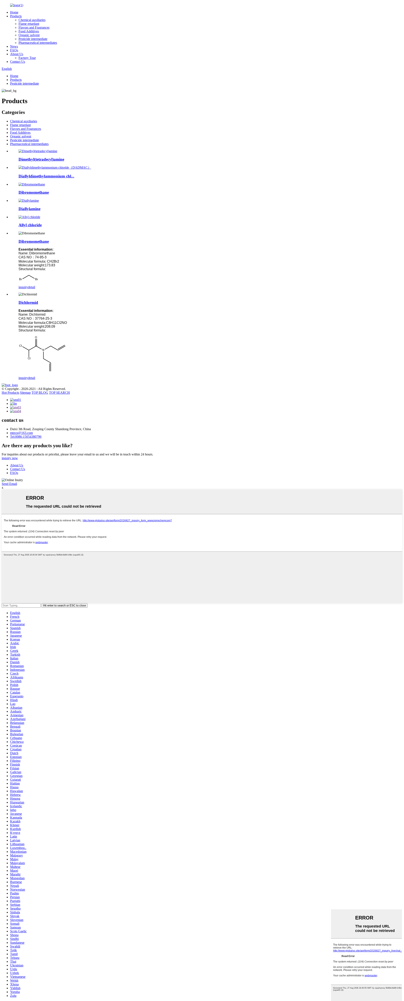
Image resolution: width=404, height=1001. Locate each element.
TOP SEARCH (59, 392)
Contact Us (17, 61)
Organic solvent (29, 35)
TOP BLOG (40, 392)
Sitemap (25, 392)
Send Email (9, 484)
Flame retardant (29, 23)
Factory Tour (27, 58)
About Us (16, 54)
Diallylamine (29, 209)
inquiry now (10, 458)
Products (16, 16)
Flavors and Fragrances (34, 27)
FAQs (14, 50)
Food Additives (29, 31)
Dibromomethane (34, 192)
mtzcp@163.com (21, 433)
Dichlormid (28, 302)
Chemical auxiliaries (32, 20)
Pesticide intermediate (33, 39)
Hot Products (10, 392)
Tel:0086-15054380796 (25, 436)
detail (31, 287)
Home (14, 12)
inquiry (23, 287)
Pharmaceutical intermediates (38, 42)
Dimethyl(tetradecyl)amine (41, 159)
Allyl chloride (30, 225)
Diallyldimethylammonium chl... (46, 176)
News (14, 46)
